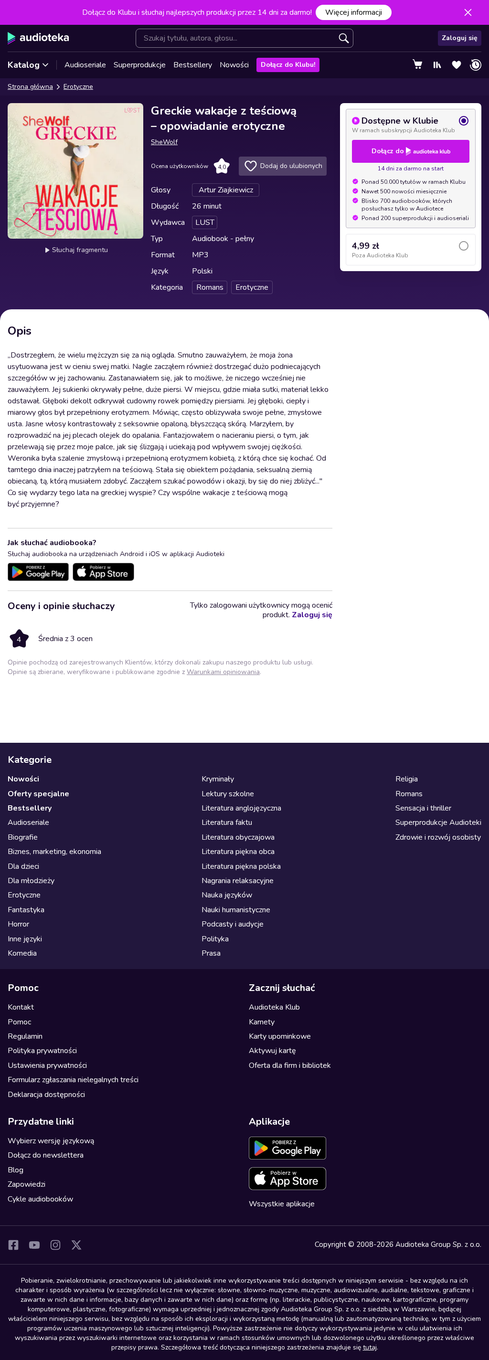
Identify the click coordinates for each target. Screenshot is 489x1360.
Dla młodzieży (31, 880)
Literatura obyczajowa (238, 837)
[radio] (410, 124)
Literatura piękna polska (241, 866)
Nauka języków (227, 895)
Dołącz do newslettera (46, 1155)
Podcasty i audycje (233, 924)
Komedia (22, 953)
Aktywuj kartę (272, 1050)
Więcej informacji (353, 12)
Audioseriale (85, 65)
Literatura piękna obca (238, 851)
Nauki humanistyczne (236, 910)
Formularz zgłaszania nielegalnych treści (73, 1080)
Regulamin (25, 1036)
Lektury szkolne (228, 794)
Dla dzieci (23, 866)
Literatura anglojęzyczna (241, 808)
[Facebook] (13, 1245)
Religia (406, 779)
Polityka (215, 939)
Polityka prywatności (42, 1050)
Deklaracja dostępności (46, 1094)
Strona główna (30, 86)
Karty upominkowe (280, 1036)
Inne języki (25, 939)
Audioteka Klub (274, 1007)
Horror (18, 924)
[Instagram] (55, 1245)
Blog (15, 1170)
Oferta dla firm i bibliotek (290, 1065)
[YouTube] (34, 1245)
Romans (409, 794)
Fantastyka (26, 910)
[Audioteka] (38, 38)
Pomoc (19, 1022)
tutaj (370, 1347)
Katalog (24, 65)
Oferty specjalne (38, 794)
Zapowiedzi (26, 1184)
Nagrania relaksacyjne (238, 880)
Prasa (211, 953)
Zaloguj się (460, 37)
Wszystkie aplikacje (282, 1204)
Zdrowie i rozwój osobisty (438, 837)
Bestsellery (192, 65)
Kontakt (21, 1007)
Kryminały (218, 779)
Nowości (234, 65)
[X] (76, 1245)
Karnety (262, 1022)
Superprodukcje (140, 65)
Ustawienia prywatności (47, 1065)
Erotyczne (78, 86)
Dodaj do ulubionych (291, 165)
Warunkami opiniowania (223, 671)
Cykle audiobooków (40, 1199)
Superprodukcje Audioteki (438, 822)
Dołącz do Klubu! (288, 64)
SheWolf (164, 142)
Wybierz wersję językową (51, 1141)
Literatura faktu (227, 822)
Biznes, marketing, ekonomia (54, 851)
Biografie (23, 837)
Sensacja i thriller (423, 808)
